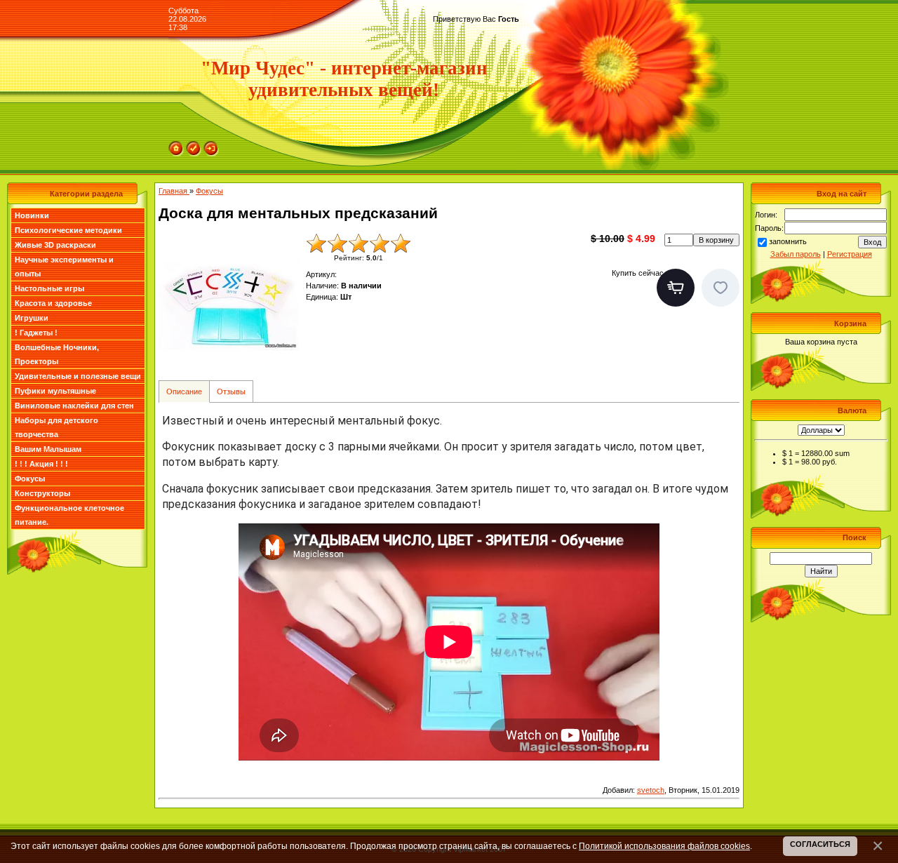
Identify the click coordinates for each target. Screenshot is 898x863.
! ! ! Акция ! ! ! (41, 464)
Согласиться (820, 844)
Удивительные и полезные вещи (78, 376)
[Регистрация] (193, 145)
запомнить (788, 241)
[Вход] (211, 145)
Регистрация (849, 254)
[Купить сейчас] (676, 288)
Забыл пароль (795, 254)
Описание (184, 391)
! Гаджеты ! (36, 332)
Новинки (32, 215)
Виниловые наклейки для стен (74, 405)
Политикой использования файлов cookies (664, 845)
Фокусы (30, 478)
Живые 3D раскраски (55, 245)
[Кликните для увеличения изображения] (229, 303)
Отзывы (231, 391)
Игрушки (31, 318)
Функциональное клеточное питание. (69, 515)
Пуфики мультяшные (55, 391)
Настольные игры (49, 288)
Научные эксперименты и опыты (64, 266)
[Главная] (176, 145)
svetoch (650, 790)
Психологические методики (68, 230)
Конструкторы (42, 493)
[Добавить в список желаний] (720, 288)
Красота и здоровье (53, 303)
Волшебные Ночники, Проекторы (57, 354)
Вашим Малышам (48, 449)
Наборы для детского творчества (56, 427)
